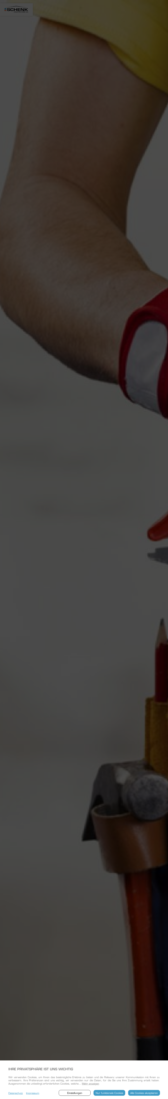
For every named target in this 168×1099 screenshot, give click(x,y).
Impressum (32, 1093)
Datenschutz (15, 1093)
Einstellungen (74, 1092)
